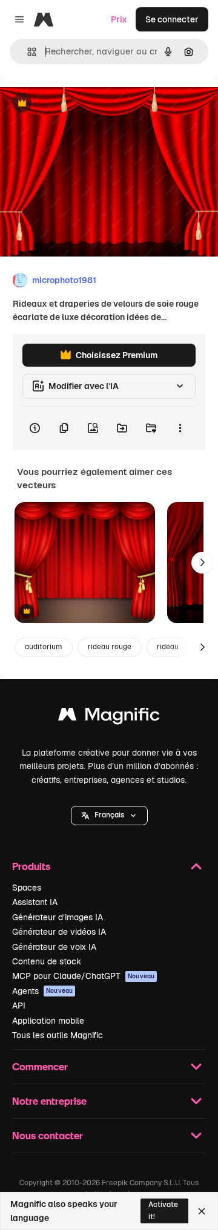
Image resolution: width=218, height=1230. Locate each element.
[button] (109, 815)
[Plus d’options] (180, 428)
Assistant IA (35, 902)
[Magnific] (109, 717)
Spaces (26, 887)
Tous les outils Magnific (57, 1035)
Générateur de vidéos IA (59, 931)
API (18, 1005)
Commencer (40, 1066)
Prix (119, 19)
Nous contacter (47, 1135)
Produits (31, 866)
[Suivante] (202, 562)
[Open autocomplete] (27, 51)
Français (109, 815)
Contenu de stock (46, 961)
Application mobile (48, 1020)
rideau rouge (109, 647)
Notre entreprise (49, 1100)
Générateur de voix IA (54, 946)
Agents (42, 991)
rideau (168, 647)
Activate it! (163, 1210)
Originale (80, 104)
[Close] (202, 1211)
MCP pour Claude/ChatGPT (83, 975)
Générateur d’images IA (57, 917)
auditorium (43, 647)
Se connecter (172, 19)
